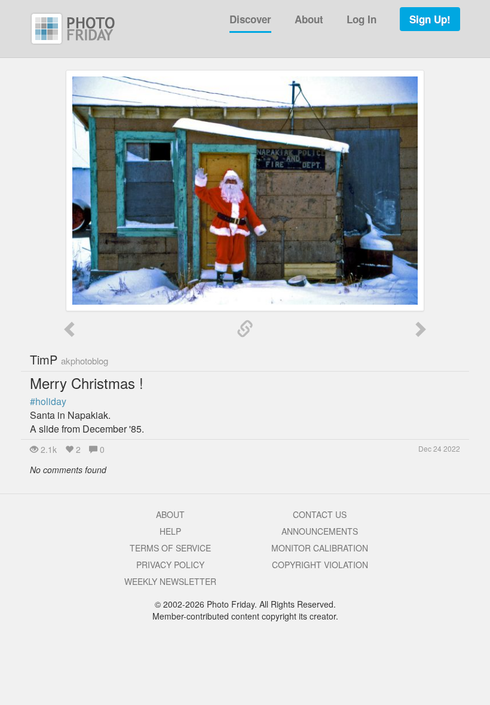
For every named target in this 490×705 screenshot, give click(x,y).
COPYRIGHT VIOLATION (320, 565)
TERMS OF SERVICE (170, 548)
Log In (361, 19)
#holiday (48, 401)
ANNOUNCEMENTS (319, 531)
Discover (250, 19)
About (309, 19)
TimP (69, 359)
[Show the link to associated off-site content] (245, 329)
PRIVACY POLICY (170, 565)
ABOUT (170, 514)
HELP (170, 531)
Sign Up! (430, 19)
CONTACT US (320, 514)
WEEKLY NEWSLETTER (170, 581)
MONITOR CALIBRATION (319, 548)
